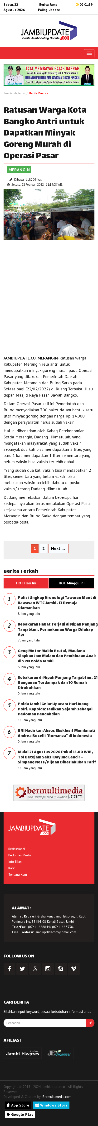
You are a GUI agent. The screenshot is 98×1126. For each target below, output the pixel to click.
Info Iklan (15, 861)
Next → (58, 548)
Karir (11, 868)
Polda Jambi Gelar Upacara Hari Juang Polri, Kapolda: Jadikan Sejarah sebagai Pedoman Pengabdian (55, 709)
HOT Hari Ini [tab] (26, 583)
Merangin (19, 169)
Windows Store (54, 1105)
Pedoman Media (19, 855)
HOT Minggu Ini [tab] (71, 583)
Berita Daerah (38, 93)
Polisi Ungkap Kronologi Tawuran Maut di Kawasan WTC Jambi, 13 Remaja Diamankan (57, 603)
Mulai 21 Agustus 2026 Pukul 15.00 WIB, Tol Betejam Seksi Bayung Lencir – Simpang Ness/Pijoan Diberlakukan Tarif (57, 757)
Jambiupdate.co (14, 93)
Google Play (22, 1114)
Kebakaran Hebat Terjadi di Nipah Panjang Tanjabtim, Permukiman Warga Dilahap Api (58, 629)
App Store (20, 1105)
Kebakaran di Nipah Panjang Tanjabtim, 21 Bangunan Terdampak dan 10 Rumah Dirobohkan (58, 683)
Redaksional (16, 849)
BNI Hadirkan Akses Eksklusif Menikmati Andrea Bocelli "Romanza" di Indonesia (56, 734)
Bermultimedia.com (57, 1096)
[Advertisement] (49, 299)
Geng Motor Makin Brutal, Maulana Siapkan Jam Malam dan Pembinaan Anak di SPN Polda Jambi (57, 656)
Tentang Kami (18, 874)
